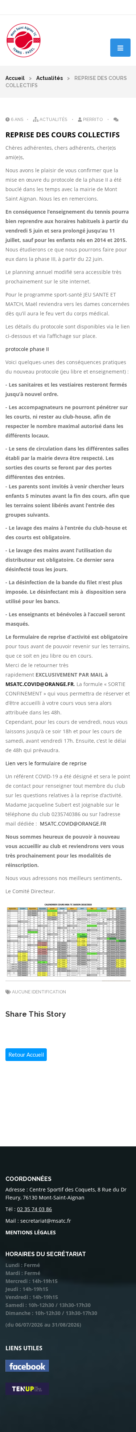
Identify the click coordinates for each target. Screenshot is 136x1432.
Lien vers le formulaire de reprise (46, 763)
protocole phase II (27, 349)
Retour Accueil (26, 1054)
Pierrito (93, 119)
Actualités (49, 78)
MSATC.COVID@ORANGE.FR (39, 684)
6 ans (16, 119)
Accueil (15, 78)
